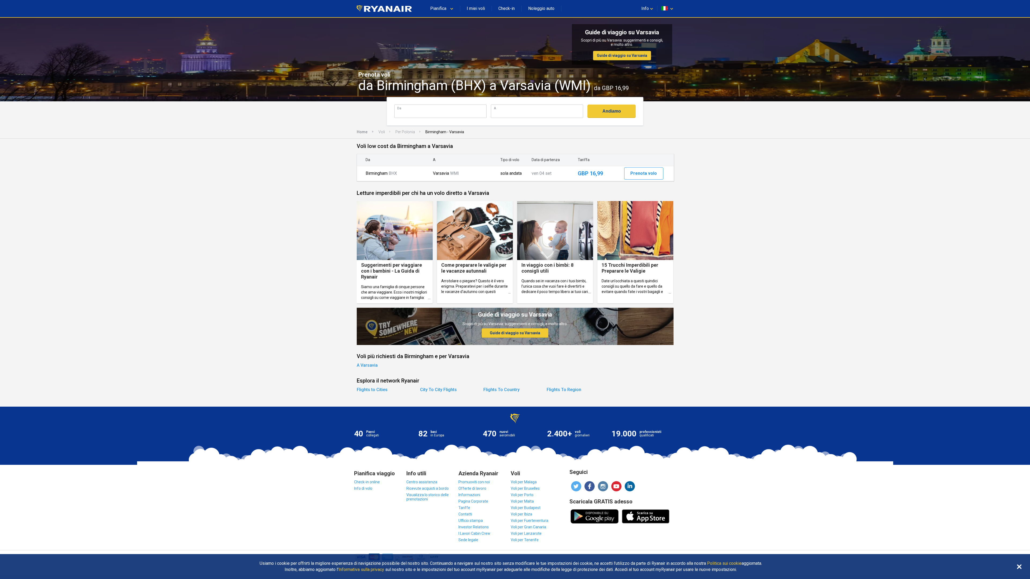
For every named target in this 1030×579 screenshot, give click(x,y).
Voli (381, 132)
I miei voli (476, 8)
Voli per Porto (522, 495)
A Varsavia (367, 365)
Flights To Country (501, 389)
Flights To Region (564, 389)
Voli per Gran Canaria (528, 527)
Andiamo (611, 111)
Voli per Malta (522, 501)
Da (399, 108)
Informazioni (469, 495)
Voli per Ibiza (521, 514)
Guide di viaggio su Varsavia (622, 55)
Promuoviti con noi (474, 482)
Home (362, 132)
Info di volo (363, 488)
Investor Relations (473, 527)
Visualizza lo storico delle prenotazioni (427, 497)
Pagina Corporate (473, 501)
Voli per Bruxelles (525, 488)
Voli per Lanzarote (526, 533)
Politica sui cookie (724, 563)
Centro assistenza (421, 482)
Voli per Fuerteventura (529, 520)
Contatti (465, 514)
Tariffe (464, 508)
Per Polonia (405, 132)
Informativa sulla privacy (361, 569)
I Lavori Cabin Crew (474, 533)
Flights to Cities (372, 389)
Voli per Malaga (524, 482)
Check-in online (367, 482)
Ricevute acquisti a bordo (427, 488)
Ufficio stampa (470, 520)
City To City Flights (438, 389)
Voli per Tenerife (525, 540)
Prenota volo (643, 173)
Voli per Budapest (525, 508)
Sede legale (468, 540)
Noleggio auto (541, 8)
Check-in (506, 8)
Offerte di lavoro (472, 488)
